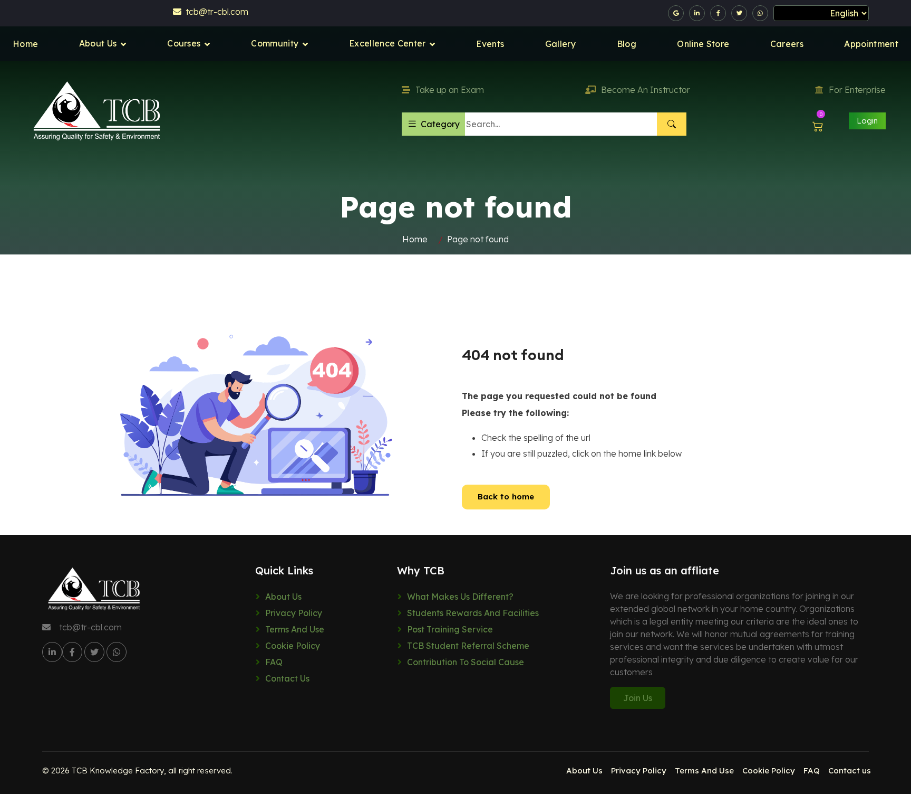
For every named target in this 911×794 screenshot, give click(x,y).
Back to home (506, 496)
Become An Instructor (645, 89)
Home (25, 44)
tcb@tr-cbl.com (214, 11)
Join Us (637, 698)
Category (440, 124)
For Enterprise (857, 89)
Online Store (703, 44)
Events (490, 44)
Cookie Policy (292, 645)
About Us (98, 43)
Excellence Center (387, 43)
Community (274, 43)
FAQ (274, 662)
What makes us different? (460, 596)
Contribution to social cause (465, 662)
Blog (626, 44)
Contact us (287, 678)
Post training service (450, 629)
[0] (817, 126)
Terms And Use (294, 629)
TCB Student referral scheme (468, 645)
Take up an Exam (449, 89)
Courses (183, 43)
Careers (786, 44)
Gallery (560, 44)
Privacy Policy (293, 613)
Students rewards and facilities (473, 613)
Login (867, 121)
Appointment (871, 44)
